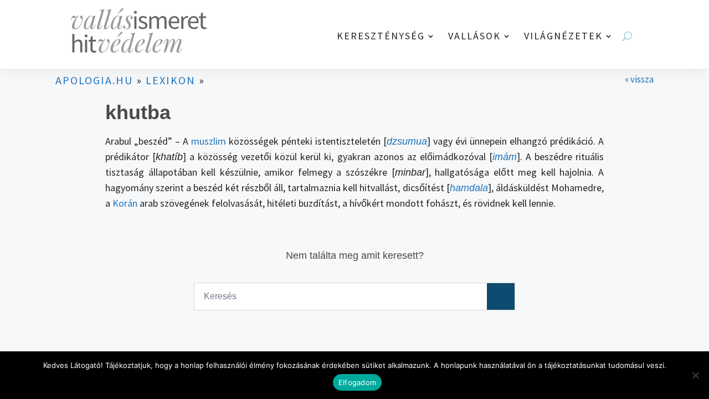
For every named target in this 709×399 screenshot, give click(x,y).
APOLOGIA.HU (94, 80)
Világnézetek (563, 36)
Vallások (474, 36)
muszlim (208, 141)
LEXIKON (171, 80)
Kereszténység (381, 36)
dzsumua (407, 141)
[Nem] (695, 375)
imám (504, 156)
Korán (124, 203)
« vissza (639, 79)
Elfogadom (357, 382)
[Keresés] (501, 296)
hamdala (469, 187)
